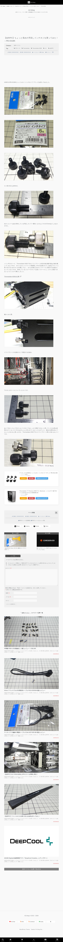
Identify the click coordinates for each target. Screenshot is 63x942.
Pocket (37, 526)
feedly (41, 921)
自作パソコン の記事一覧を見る (31, 869)
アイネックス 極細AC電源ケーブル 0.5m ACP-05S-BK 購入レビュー (24, 732)
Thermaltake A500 (37, 48)
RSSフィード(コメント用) (38, 520)
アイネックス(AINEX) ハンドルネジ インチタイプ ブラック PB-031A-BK (38, 472)
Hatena (27, 526)
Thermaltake (26, 48)
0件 (53, 52)
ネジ (46, 48)
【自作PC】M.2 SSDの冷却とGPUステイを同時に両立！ (21, 774)
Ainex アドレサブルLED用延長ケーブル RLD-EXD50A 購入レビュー (24, 690)
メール (8, 596)
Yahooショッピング (42, 478)
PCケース (17, 48)
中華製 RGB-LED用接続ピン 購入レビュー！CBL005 (20, 648)
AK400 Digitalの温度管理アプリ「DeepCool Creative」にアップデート (26, 858)
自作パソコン (10, 6)
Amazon (23, 478)
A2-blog (31, 10)
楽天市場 (31, 478)
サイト (7, 600)
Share (18, 526)
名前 (8, 593)
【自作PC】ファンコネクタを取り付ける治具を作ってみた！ (22, 816)
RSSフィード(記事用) (25, 520)
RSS (22, 921)
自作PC (52, 48)
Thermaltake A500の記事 (11, 276)
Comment (32, 921)
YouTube (13, 921)
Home (4, 6)
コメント (8, 568)
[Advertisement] (31, 21)
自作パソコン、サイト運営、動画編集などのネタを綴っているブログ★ (31, 12)
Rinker (26, 474)
